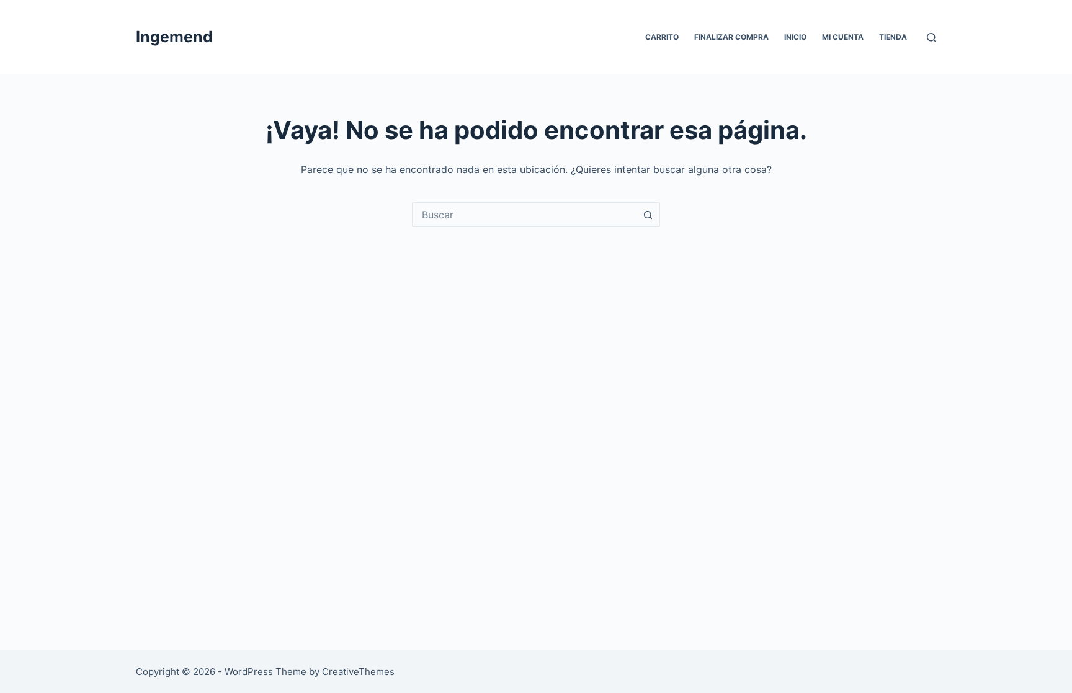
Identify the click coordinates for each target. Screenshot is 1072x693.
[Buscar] (931, 37)
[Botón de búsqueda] (647, 214)
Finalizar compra (731, 37)
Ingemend (174, 36)
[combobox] (524, 214)
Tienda (893, 37)
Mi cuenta (843, 37)
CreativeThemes (358, 671)
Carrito (662, 37)
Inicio (795, 37)
